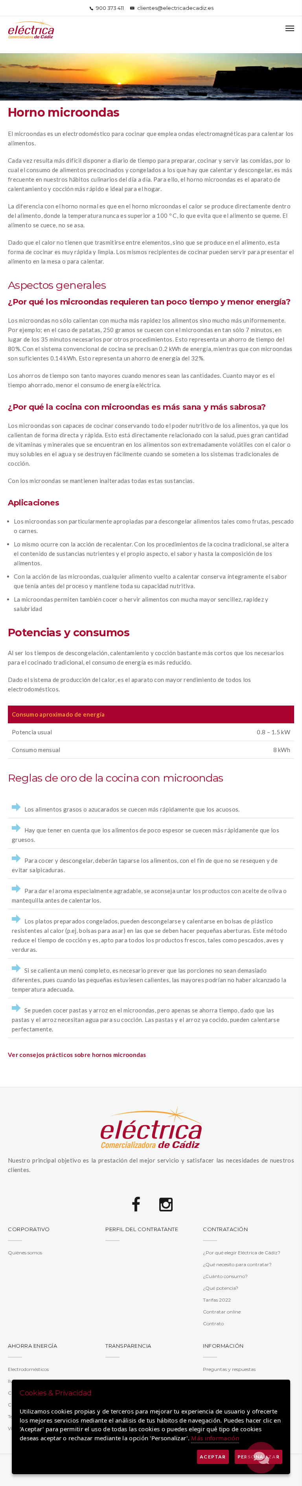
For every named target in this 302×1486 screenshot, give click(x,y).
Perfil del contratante (141, 1229)
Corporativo (29, 1229)
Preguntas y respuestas (229, 1369)
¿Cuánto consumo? (225, 1276)
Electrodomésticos (28, 1369)
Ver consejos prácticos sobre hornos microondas (77, 1054)
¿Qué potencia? (220, 1288)
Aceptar (213, 1457)
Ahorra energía (32, 1346)
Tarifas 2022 (217, 1300)
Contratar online (222, 1312)
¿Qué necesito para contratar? (237, 1264)
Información (223, 1346)
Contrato (213, 1323)
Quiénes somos (25, 1253)
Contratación (225, 1229)
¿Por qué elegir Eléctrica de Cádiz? (241, 1253)
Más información (215, 1438)
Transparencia (128, 1346)
